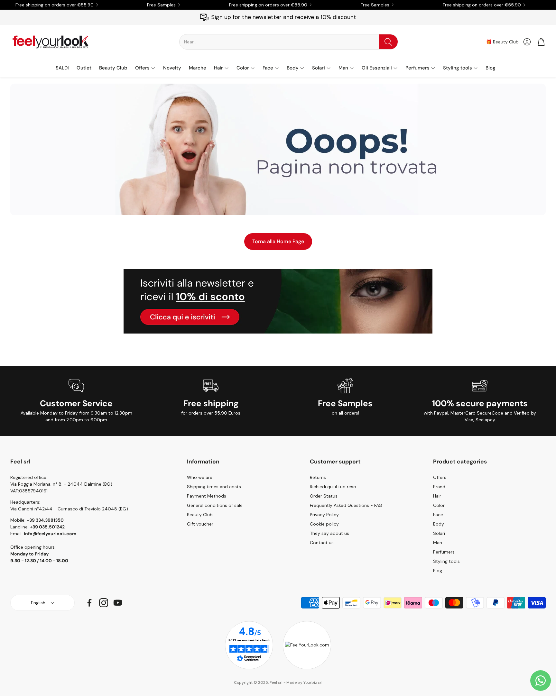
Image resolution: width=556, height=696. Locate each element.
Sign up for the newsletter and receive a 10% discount (283, 17)
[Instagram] (103, 602)
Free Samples (161, 5)
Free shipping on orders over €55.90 (54, 5)
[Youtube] (117, 602)
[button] (289, 41)
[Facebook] (89, 602)
